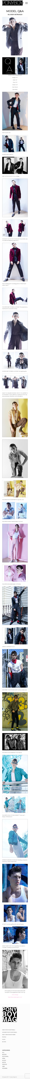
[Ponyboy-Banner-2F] (12, 3)
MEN (3, 1058)
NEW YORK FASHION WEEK (8, 1034)
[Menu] (26, 3)
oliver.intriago (15, 994)
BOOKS (4, 1041)
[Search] (22, 3)
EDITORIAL (5, 1056)
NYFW (4, 1062)
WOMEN (4, 1068)
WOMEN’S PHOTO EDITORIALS (9, 1032)
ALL (3, 1052)
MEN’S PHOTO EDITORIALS (8, 1029)
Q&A (3, 1066)
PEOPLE (4, 1037)
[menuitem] (22, 3)
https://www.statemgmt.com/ (15, 997)
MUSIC (3, 1039)
